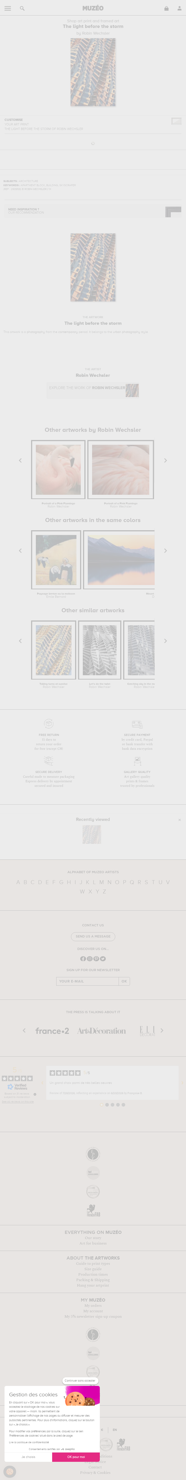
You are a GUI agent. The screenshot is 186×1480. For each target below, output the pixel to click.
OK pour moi (76, 1457)
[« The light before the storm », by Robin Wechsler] (92, 834)
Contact (95, 1467)
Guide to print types (93, 1264)
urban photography (126, 332)
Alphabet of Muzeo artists (93, 872)
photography (36, 332)
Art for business (93, 1243)
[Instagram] (89, 960)
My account (93, 1311)
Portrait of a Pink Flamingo (58, 505)
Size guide (93, 1269)
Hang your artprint (93, 1285)
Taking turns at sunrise (53, 686)
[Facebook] (83, 960)
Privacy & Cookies (95, 1473)
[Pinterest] (96, 960)
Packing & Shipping (93, 1280)
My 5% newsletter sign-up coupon (93, 1317)
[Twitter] (103, 960)
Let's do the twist (99, 686)
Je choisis (28, 1457)
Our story (93, 1238)
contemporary (68, 332)
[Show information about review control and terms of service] (35, 1094)
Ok (124, 981)
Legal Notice (95, 1462)
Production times (93, 1275)
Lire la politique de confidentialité (29, 1442)
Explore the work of (87, 388)
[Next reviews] (182, 1083)
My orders (93, 1306)
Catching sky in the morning (144, 686)
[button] (9, 1472)
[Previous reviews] (42, 1083)
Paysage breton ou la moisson (56, 595)
